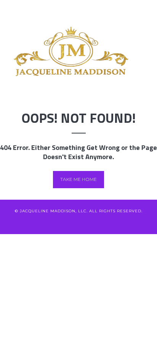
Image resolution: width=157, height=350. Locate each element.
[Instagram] (104, 222)
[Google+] (79, 222)
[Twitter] (41, 222)
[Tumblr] (116, 222)
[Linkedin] (66, 222)
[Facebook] (53, 222)
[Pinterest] (91, 222)
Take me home (78, 179)
